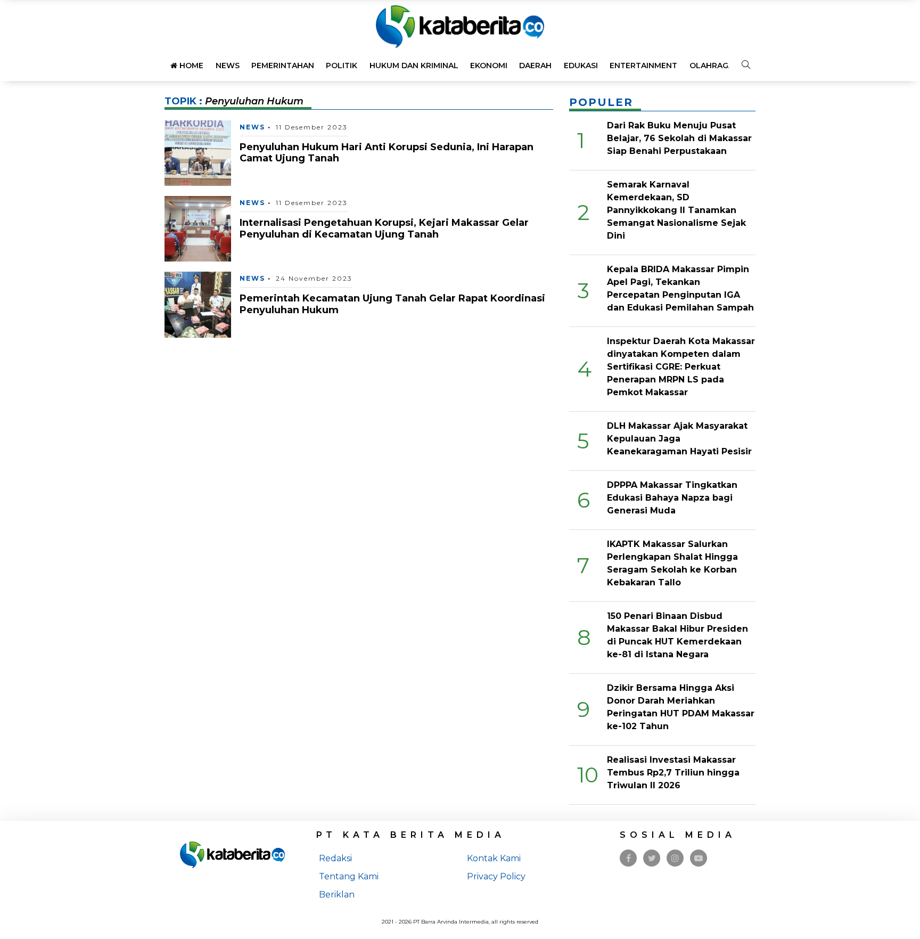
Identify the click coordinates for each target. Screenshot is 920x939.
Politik (341, 65)
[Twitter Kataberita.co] (652, 858)
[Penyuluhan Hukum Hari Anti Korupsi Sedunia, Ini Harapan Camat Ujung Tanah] (198, 152)
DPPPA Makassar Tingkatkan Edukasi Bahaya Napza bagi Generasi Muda (672, 498)
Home (190, 65)
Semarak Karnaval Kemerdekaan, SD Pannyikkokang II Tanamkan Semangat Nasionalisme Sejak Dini (676, 210)
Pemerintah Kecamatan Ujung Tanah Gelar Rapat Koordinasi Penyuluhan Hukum (392, 304)
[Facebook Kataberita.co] (628, 858)
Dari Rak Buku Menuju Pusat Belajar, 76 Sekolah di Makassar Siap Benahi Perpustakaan (679, 138)
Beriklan (337, 894)
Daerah (535, 65)
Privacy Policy (496, 876)
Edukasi (581, 65)
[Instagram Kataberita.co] (675, 858)
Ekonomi (488, 65)
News (228, 65)
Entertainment (643, 65)
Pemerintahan (282, 65)
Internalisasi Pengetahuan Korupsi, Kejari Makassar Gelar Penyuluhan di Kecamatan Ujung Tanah (384, 228)
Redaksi (335, 858)
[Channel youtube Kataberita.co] (698, 858)
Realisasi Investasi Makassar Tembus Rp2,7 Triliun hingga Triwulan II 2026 (673, 772)
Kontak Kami (494, 858)
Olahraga (711, 65)
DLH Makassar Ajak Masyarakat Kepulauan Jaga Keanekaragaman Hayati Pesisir (679, 438)
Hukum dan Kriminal (413, 65)
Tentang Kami (349, 876)
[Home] (460, 26)
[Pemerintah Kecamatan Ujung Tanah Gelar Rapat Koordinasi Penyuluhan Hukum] (198, 304)
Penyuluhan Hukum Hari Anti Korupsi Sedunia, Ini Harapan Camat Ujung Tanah (386, 153)
